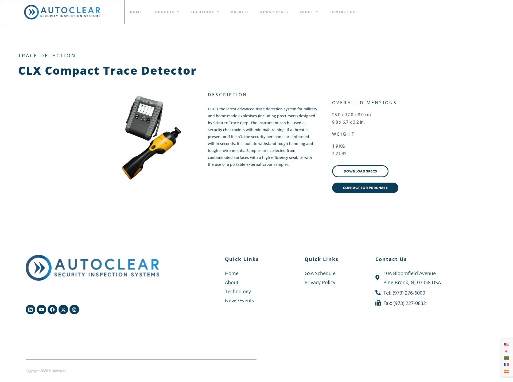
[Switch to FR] (507, 364)
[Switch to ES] (507, 371)
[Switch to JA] (507, 351)
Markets (239, 12)
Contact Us (342, 12)
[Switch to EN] (507, 344)
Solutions (202, 12)
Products (163, 12)
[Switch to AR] (507, 357)
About (306, 12)
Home (136, 12)
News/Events (274, 12)
